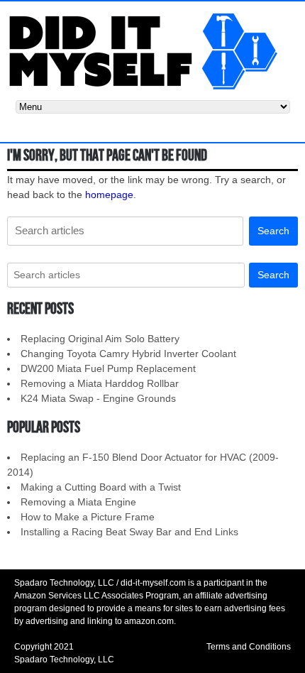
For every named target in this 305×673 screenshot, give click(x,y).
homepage (109, 194)
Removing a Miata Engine (78, 502)
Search (273, 230)
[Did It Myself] (152, 50)
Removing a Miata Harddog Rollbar (100, 383)
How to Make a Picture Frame (88, 516)
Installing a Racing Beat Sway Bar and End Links (129, 531)
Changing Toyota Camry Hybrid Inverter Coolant (128, 353)
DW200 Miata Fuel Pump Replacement (108, 368)
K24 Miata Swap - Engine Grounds (98, 398)
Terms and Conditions (248, 647)
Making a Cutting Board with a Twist (101, 487)
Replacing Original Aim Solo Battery (100, 338)
